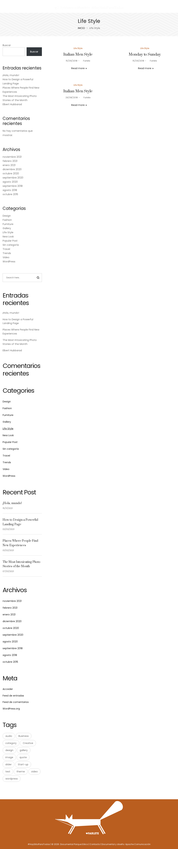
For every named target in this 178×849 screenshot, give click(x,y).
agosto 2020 (10, 182)
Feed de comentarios (16, 702)
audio (8, 736)
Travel (6, 249)
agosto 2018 (10, 190)
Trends (7, 253)
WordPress (9, 261)
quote (23, 757)
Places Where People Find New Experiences (20, 543)
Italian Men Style (77, 54)
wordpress (11, 778)
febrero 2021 (10, 161)
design (9, 750)
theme (21, 771)
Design (7, 215)
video (34, 771)
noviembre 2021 (12, 157)
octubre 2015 (10, 194)
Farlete (85, 60)
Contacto (95, 844)
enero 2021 (9, 165)
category (11, 743)
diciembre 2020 (12, 169)
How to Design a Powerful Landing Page (20, 522)
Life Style (78, 48)
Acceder (8, 689)
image (9, 757)
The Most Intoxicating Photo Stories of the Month (21, 564)
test (7, 771)
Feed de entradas (13, 695)
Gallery (7, 228)
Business (23, 736)
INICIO (81, 28)
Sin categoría (11, 245)
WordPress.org (11, 708)
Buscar (7, 45)
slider (8, 764)
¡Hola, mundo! (11, 75)
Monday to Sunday (145, 54)
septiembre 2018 (13, 186)
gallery (24, 750)
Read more (78, 68)
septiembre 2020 (13, 177)
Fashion (7, 220)
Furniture (8, 224)
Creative (28, 743)
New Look (8, 236)
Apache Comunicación (138, 844)
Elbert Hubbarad (12, 104)
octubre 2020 (11, 173)
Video (6, 257)
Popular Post (10, 240)
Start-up (23, 764)
